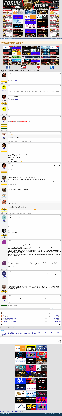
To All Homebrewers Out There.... (9, 324)
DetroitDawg (29, 332)
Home (2, 38)
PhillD (47, 332)
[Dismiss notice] (60, 42)
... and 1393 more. (3, 334)
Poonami (13, 332)
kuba (26, 333)
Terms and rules (49, 413)
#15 (60, 261)
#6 (60, 132)
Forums (5, 38)
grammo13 (10, 332)
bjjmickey (41, 332)
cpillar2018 (44, 332)
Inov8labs (2, 332)
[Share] (59, 73)
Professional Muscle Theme (5, 413)
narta (8, 332)
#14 (60, 240)
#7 (60, 143)
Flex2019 (2, 71)
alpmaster (16, 332)
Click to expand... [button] (34, 209)
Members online (3, 330)
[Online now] (4, 120)
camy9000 (53, 332)
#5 (60, 116)
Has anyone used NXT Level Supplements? (10, 321)
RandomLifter (57, 313)
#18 (60, 295)
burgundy (29, 333)
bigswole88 (32, 333)
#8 (60, 163)
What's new (10, 38)
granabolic (35, 333)
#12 (60, 215)
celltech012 (5, 333)
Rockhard (4, 322)
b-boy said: (10, 134)
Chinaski (9, 333)
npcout (4, 316)
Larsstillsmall (50, 332)
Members (15, 38)
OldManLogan (5, 319)
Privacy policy (54, 413)
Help (57, 413)
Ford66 (60, 343)
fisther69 (58, 319)
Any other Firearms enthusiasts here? (9, 318)
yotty (13, 333)
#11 (60, 200)
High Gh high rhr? (6, 312)
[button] (12, 38)
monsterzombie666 (23, 332)
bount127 (19, 332)
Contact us (45, 413)
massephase (5, 332)
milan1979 (56, 332)
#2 (60, 85)
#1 (60, 73)
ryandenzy (24, 333)
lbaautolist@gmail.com (17, 80)
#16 (60, 271)
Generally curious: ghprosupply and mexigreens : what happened (14, 315)
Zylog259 (11, 333)
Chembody (21, 333)
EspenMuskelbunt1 (37, 332)
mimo (27, 332)
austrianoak (33, 332)
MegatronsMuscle (17, 333)
